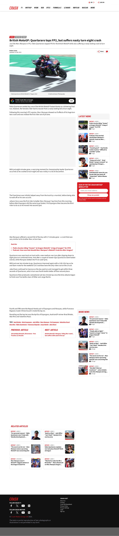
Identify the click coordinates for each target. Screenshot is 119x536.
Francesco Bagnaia (34, 325)
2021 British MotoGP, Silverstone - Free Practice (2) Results (23, 334)
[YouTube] (23, 506)
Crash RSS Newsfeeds (66, 504)
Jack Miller (36, 322)
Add (71, 101)
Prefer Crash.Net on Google (24, 100)
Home (12, 37)
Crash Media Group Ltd (19, 516)
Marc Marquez (44, 322)
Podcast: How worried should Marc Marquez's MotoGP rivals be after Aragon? (43, 250)
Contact (62, 502)
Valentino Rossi (65, 322)
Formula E (57, 8)
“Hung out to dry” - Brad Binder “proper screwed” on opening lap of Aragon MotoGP (98, 162)
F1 (22, 8)
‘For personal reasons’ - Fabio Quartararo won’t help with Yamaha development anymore (20, 435)
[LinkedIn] (29, 506)
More (92, 8)
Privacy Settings (64, 508)
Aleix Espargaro (27, 322)
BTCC (48, 8)
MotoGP (28, 8)
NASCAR (85, 8)
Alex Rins (12, 325)
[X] (17, 506)
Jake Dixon (52, 325)
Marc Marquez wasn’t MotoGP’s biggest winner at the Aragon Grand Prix (20, 462)
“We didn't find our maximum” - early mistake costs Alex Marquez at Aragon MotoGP (98, 370)
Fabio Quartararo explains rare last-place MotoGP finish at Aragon (54, 449)
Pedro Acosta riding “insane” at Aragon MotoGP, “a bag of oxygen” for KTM (42, 248)
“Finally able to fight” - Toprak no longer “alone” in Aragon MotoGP (98, 333)
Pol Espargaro (54, 322)
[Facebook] (11, 506)
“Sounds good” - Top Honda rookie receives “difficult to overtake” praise (98, 150)
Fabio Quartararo (21, 325)
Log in (102, 2)
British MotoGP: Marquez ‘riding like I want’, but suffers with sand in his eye (59, 334)
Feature (19, 459)
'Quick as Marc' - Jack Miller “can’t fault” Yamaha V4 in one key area (53, 435)
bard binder (17, 322)
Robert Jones (13, 51)
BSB (42, 8)
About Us (62, 500)
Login (61, 509)
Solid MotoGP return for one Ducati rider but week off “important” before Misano (98, 174)
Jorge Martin (44, 325)
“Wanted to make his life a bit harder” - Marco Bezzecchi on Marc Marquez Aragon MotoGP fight (54, 462)
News (24, 37)
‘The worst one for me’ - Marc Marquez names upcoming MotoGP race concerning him (20, 449)
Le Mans (67, 8)
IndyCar (76, 8)
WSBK (36, 8)
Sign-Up (62, 511)
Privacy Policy (82, 200)
